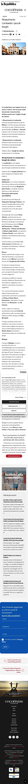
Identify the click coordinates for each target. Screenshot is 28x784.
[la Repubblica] (8, 4)
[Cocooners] (13, 10)
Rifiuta (14, 410)
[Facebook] (10, 34)
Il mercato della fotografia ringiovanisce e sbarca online (11, 670)
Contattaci (14, 720)
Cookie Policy (14, 730)
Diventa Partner (14, 724)
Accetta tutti (14, 402)
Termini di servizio (19, 746)
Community (14, 706)
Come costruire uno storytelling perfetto (14, 661)
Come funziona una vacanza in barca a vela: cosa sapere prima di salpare (13, 520)
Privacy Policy (14, 728)
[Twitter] (13, 34)
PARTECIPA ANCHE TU (14, 456)
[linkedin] (17, 737)
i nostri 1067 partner (10, 380)
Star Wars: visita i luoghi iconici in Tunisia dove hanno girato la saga (12, 501)
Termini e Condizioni (14, 732)
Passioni (5, 16)
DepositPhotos (16, 757)
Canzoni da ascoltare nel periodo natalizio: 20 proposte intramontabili (13, 539)
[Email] (19, 34)
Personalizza (13, 406)
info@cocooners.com (14, 762)
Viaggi (14, 710)
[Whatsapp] (16, 34)
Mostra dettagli (19, 397)
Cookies (15, 754)
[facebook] (10, 737)
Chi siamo (14, 718)
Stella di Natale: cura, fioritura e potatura (12, 556)
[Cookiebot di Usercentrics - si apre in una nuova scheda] (20, 372)
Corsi (14, 708)
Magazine (14, 715)
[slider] (14, 695)
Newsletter (14, 722)
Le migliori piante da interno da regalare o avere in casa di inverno (13, 582)
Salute (14, 713)
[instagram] (13, 737)
